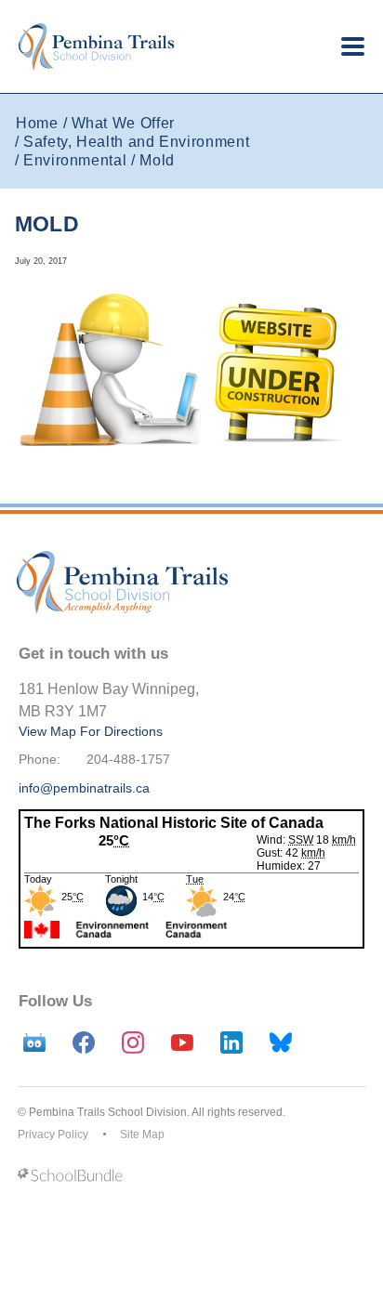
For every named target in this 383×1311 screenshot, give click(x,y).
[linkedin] (231, 1042)
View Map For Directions (91, 731)
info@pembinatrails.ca (84, 787)
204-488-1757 (128, 759)
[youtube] (182, 1042)
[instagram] (133, 1042)
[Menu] (352, 46)
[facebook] (84, 1042)
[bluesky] (281, 1042)
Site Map (142, 1134)
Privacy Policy (53, 1134)
